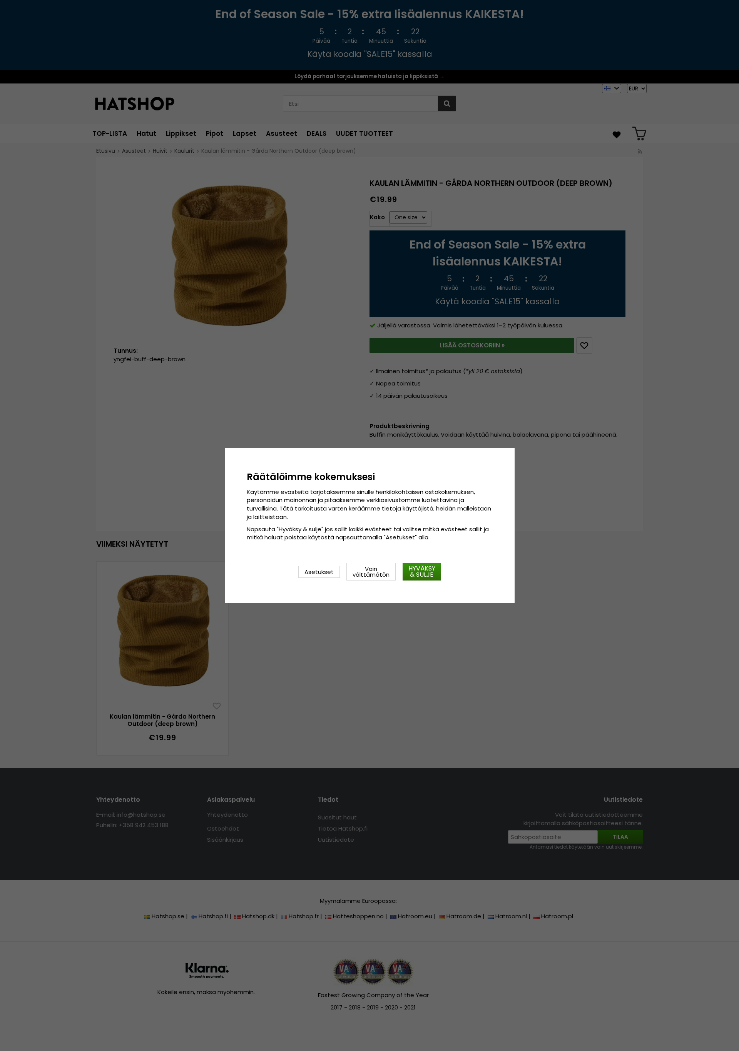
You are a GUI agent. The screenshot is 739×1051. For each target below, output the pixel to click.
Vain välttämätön (371, 572)
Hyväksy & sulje (421, 571)
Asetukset (319, 572)
